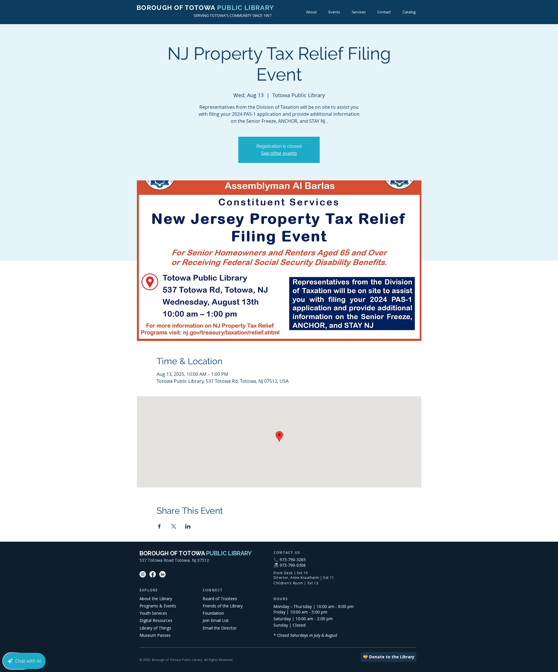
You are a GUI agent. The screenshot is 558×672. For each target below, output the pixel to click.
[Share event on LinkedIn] (188, 526)
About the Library (156, 598)
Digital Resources (156, 620)
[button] (334, 12)
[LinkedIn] (162, 574)
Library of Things (155, 628)
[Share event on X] (173, 526)
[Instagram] (143, 574)
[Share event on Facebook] (159, 526)
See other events (279, 153)
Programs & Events (158, 606)
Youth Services (153, 613)
